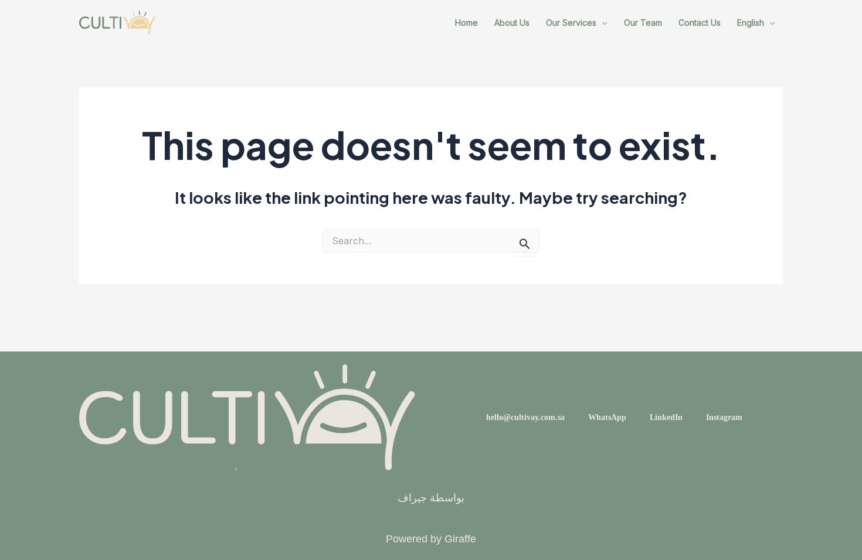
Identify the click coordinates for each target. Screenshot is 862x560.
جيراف (412, 498)
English (750, 23)
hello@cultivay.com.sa (525, 417)
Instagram (724, 417)
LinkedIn (666, 417)
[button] (601, 23)
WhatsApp (607, 417)
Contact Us (699, 23)
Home (466, 23)
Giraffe (460, 539)
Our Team (643, 23)
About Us (512, 23)
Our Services (571, 23)
